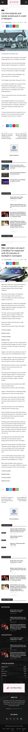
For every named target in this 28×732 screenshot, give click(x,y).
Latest (6, 7)
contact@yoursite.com (17, 708)
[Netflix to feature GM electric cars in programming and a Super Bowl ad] (5, 206)
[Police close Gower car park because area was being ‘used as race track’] (5, 167)
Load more (13, 231)
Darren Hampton (8, 22)
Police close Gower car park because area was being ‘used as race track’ (18, 167)
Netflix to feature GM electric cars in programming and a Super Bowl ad (18, 206)
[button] (26, 2)
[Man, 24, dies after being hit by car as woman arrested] (5, 174)
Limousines (18, 728)
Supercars (8, 728)
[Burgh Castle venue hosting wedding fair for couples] (5, 199)
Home (2, 7)
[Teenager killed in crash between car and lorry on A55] (5, 181)
